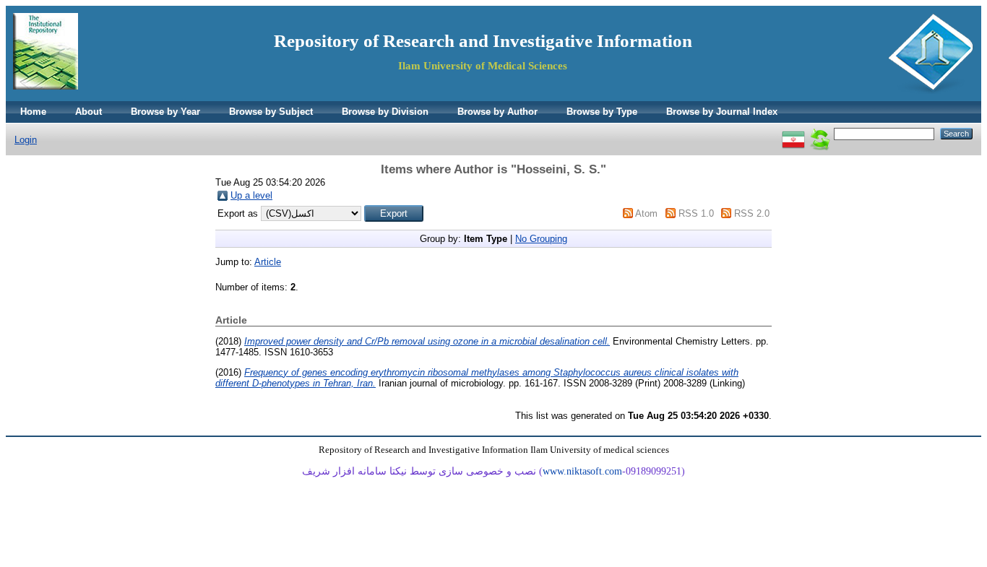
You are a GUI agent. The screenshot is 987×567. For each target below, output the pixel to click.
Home (33, 111)
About (88, 111)
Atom (646, 213)
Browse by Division (385, 111)
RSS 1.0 (696, 213)
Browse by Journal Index (721, 111)
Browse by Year (165, 111)
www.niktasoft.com (582, 471)
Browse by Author (497, 111)
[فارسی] (793, 133)
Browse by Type (601, 111)
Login (25, 139)
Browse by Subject (271, 111)
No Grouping (541, 238)
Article (267, 261)
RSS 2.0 (752, 213)
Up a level (251, 195)
